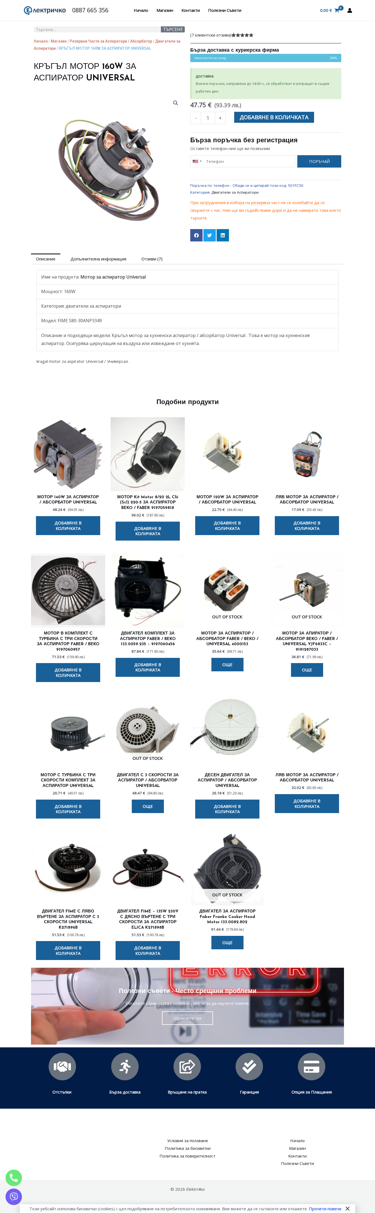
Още (227, 664)
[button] (176, 103)
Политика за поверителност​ (187, 1156)
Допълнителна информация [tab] (98, 258)
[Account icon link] (349, 10)
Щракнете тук (187, 1018)
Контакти (190, 10)
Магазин (164, 10)
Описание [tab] (45, 258)
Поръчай (319, 161)
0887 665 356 (90, 10)
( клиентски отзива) (210, 35)
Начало (141, 10)
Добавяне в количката (274, 117)
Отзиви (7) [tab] (152, 258)
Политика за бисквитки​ (188, 1148)
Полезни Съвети (224, 10)
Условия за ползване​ (187, 1140)
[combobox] (197, 161)
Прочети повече (325, 1208)
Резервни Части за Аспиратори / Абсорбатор (111, 41)
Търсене (173, 29)
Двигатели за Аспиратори (235, 192)
